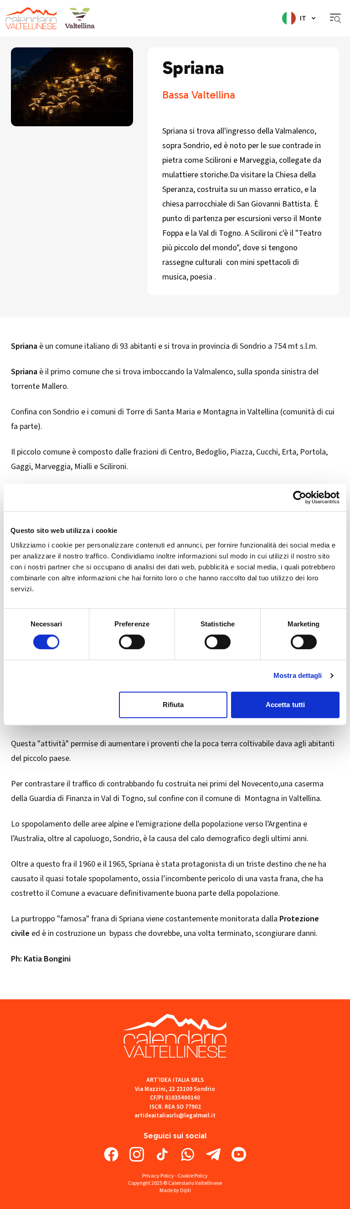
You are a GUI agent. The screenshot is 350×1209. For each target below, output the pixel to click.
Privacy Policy (158, 1176)
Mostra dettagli (297, 675)
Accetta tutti (285, 704)
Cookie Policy (193, 1176)
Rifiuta (173, 704)
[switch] (132, 642)
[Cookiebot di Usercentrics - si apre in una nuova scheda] (300, 497)
